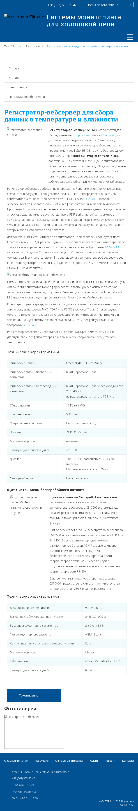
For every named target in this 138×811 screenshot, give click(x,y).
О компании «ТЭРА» (16, 760)
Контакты (128, 760)
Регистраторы (18, 87)
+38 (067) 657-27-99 (23, 785)
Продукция (42, 760)
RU (128, 5)
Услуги (93, 760)
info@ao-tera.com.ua (24, 791)
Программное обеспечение (27, 97)
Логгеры (14, 68)
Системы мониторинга (69, 760)
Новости (110, 760)
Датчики (14, 78)
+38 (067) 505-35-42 (62, 5)
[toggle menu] (129, 36)
